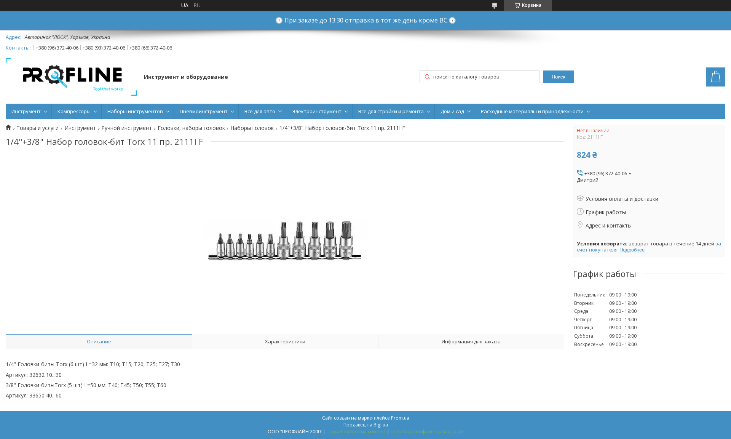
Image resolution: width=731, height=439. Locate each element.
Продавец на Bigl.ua (365, 424)
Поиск (558, 77)
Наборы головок (252, 128)
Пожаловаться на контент (356, 431)
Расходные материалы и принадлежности (532, 111)
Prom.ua (400, 418)
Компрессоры (74, 111)
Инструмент (26, 111)
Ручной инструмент (126, 128)
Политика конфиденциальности (427, 431)
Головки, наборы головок (191, 128)
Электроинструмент (317, 111)
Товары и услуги (37, 128)
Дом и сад (452, 111)
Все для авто (259, 111)
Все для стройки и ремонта (391, 111)
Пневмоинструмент (204, 111)
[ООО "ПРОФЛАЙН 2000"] (71, 77)
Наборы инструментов (135, 111)
